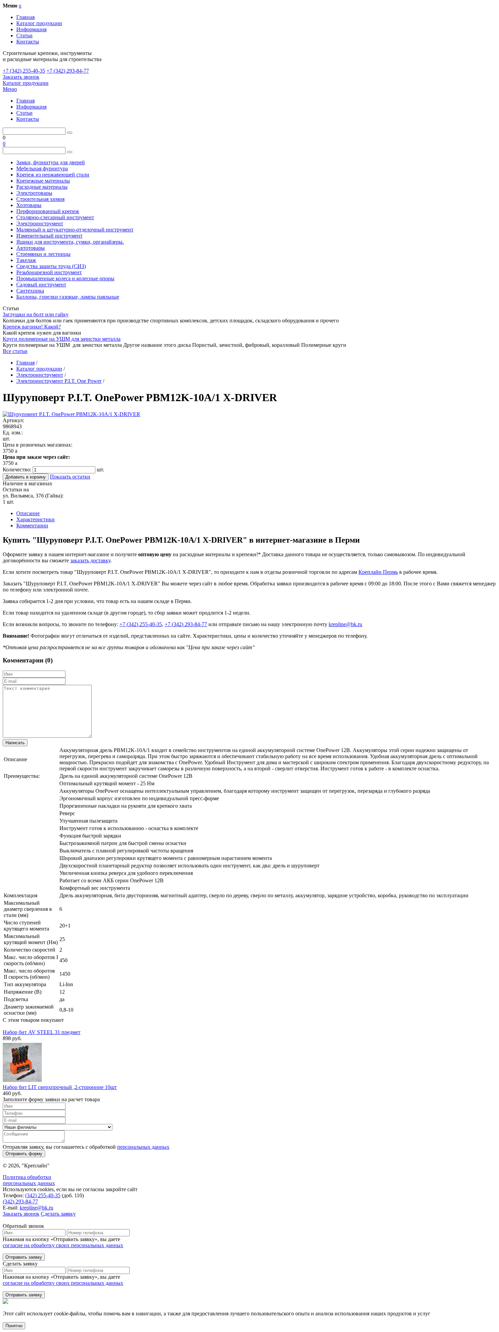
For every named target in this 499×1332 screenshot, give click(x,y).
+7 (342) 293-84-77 (68, 71)
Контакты (27, 41)
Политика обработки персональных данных (29, 1180)
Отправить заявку (23, 1257)
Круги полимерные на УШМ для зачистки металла (62, 339)
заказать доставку (90, 560)
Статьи (24, 35)
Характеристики (35, 519)
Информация (31, 29)
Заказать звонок (21, 77)
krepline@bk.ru (345, 624)
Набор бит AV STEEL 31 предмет (41, 1032)
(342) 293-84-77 (20, 1201)
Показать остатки (70, 477)
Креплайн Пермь (378, 572)
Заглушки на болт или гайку (36, 314)
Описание (28, 513)
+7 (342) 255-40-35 (24, 71)
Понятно (13, 1325)
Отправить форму (23, 1153)
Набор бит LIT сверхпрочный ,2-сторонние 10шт (60, 1087)
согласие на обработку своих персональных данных (63, 1245)
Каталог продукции (39, 23)
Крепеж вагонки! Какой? (32, 327)
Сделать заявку (58, 1214)
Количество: (17, 469)
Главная (25, 17)
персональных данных (143, 1147)
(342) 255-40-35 (42, 1195)
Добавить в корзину (25, 477)
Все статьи (15, 351)
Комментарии (32, 525)
